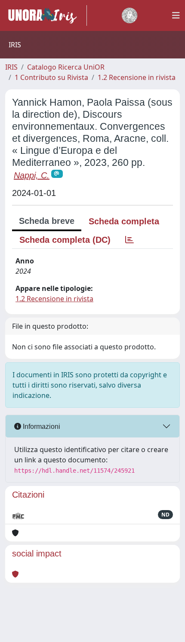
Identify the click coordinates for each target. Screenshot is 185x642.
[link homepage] (46, 15)
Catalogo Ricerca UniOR (66, 67)
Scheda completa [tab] (124, 221)
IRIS (11, 67)
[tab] (129, 240)
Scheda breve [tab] (46, 221)
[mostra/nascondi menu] (176, 15)
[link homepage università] (129, 15)
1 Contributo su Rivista (51, 77)
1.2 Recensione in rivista (137, 77)
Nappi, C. (31, 175)
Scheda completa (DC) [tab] (65, 240)
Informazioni (40, 426)
